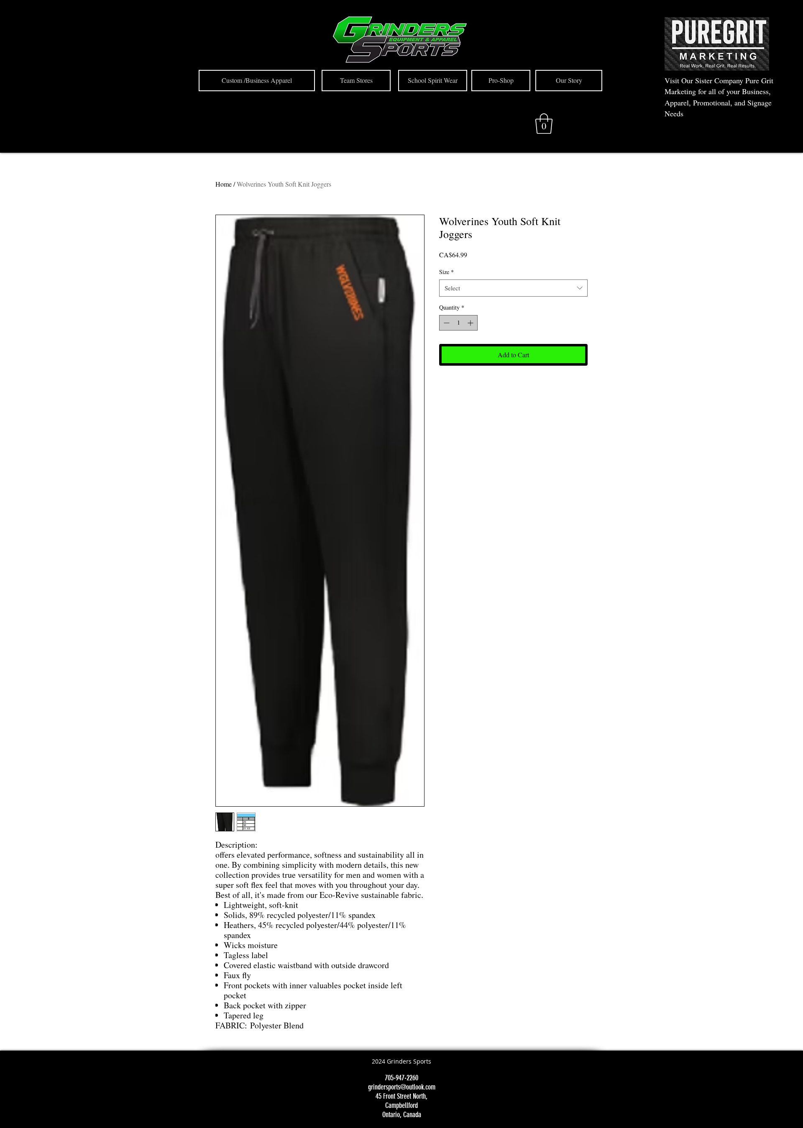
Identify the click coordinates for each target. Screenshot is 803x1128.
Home (223, 183)
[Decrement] (445, 322)
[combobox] (513, 288)
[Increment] (471, 322)
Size (446, 272)
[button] (543, 123)
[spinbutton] (458, 322)
